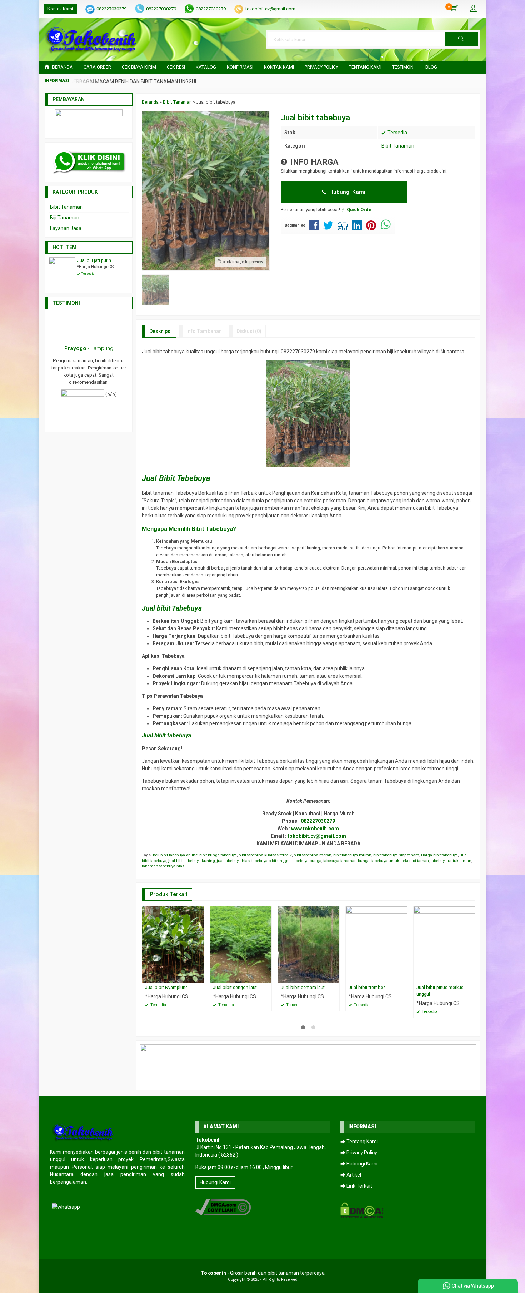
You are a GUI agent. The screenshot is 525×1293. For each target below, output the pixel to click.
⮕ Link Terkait (356, 1186)
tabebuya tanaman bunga (346, 861)
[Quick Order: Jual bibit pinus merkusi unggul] (470, 977)
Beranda (62, 67)
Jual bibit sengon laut (235, 987)
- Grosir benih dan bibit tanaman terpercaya (263, 1273)
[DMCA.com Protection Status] (362, 1210)
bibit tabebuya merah (312, 855)
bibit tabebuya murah (352, 855)
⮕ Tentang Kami (359, 1141)
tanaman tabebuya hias (163, 866)
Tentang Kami (365, 67)
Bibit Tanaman (397, 146)
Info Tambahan (204, 331)
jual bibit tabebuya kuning (191, 861)
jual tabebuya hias (233, 861)
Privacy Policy (321, 67)
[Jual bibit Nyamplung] (173, 944)
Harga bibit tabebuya (439, 855)
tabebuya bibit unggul (271, 861)
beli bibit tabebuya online (175, 855)
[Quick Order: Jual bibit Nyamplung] (199, 977)
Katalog (206, 67)
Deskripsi (160, 331)
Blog (431, 67)
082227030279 (111, 8)
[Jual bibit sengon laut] (240, 944)
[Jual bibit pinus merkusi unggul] (444, 944)
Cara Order (97, 67)
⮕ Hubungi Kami (359, 1164)
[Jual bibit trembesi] (376, 944)
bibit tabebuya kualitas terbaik (265, 855)
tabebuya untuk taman (451, 861)
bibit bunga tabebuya (218, 855)
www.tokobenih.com (315, 828)
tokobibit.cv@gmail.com (270, 8)
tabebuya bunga (306, 861)
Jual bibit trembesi (368, 987)
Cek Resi (176, 67)
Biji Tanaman (64, 217)
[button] (461, 39)
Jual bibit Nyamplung (166, 987)
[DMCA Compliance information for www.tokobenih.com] (223, 1207)
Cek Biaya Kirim (139, 67)
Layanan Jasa (65, 228)
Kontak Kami (60, 8)
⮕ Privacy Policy (358, 1152)
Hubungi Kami (346, 192)
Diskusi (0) (248, 331)
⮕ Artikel (350, 1175)
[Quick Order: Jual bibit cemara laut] (335, 977)
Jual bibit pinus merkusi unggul (440, 991)
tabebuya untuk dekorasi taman (400, 861)
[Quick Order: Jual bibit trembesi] (402, 977)
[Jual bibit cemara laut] (308, 944)
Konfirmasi (240, 67)
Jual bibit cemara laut (303, 987)
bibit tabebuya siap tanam (396, 855)
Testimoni (403, 67)
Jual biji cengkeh (94, 260)
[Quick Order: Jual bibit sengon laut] (267, 977)
